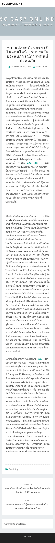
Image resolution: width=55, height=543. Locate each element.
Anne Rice (41, 66)
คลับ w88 (32, 163)
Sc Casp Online (12, 3)
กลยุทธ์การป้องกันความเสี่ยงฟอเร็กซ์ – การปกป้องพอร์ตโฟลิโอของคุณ (27, 488)
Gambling (13, 469)
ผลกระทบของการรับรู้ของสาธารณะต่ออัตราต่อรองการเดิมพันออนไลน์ (28, 504)
